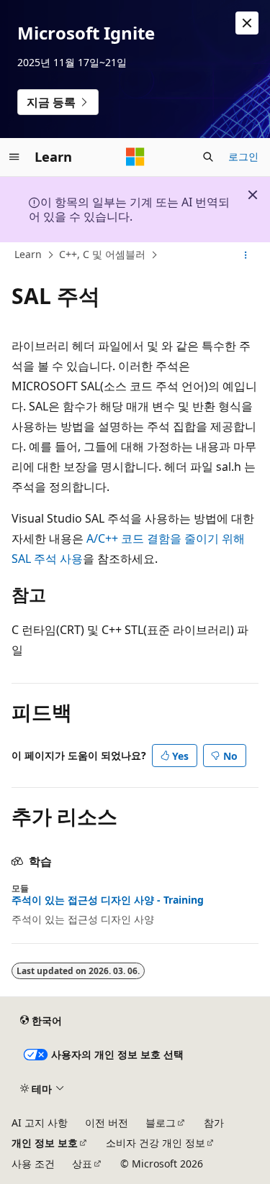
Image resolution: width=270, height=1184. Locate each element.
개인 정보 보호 (45, 1142)
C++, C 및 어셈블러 (102, 254)
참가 (214, 1122)
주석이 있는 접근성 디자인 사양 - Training (108, 900)
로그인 (243, 156)
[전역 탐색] (14, 157)
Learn (28, 254)
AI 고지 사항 (40, 1122)
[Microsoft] (135, 156)
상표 (82, 1163)
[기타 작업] (245, 255)
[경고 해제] (246, 23)
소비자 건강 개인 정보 (155, 1142)
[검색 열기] (208, 157)
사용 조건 (33, 1163)
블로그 (160, 1122)
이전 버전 (106, 1122)
